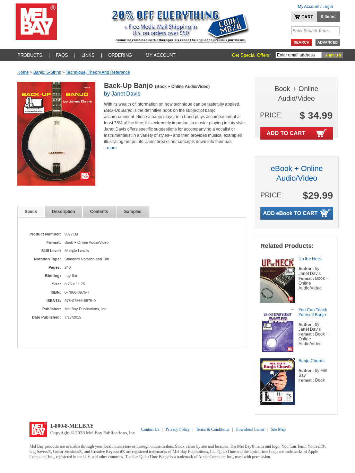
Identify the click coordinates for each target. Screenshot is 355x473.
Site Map (278, 429)
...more (110, 147)
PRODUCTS (29, 55)
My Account (160, 55)
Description (63, 211)
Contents (99, 211)
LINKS (88, 55)
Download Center (250, 429)
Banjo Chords (311, 360)
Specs (31, 211)
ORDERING (120, 55)
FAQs (62, 55)
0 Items (328, 16)
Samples (132, 211)
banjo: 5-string (47, 72)
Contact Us (150, 429)
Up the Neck (310, 259)
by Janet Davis (122, 94)
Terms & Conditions (212, 429)
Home (23, 72)
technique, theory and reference (98, 72)
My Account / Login (315, 6)
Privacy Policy (178, 429)
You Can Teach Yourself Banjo (312, 312)
